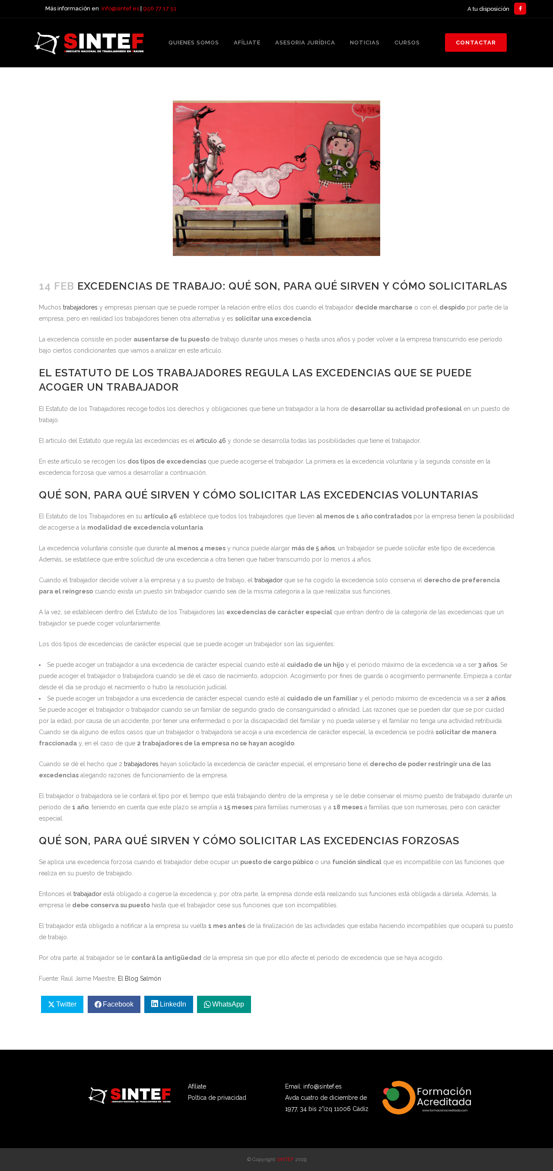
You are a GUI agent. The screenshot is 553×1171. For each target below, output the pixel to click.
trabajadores (80, 307)
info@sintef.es (120, 8)
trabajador (268, 580)
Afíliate (197, 1086)
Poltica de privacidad (217, 1097)
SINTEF (285, 1159)
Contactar (476, 42)
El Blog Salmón (139, 978)
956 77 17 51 (160, 8)
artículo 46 (211, 440)
